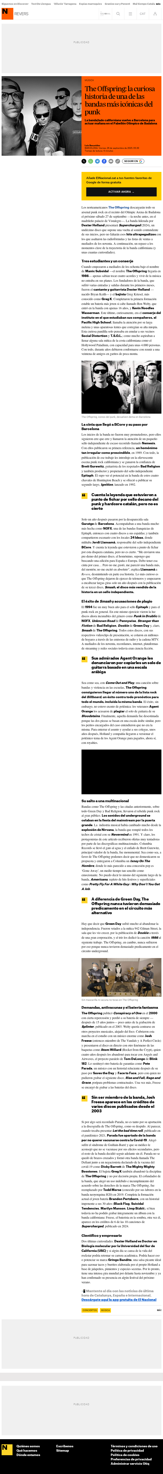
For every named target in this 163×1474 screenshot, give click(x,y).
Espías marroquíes (90, 4)
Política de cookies (125, 1455)
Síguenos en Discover (15, 4)
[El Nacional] (7, 1450)
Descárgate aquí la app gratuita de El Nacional (119, 1299)
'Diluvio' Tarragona (64, 4)
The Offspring (118, 207)
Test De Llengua (41, 4)
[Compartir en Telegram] (97, 161)
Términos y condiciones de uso (134, 1446)
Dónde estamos (28, 1455)
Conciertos (90, 1310)
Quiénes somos (28, 1446)
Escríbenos (64, 1446)
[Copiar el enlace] (117, 161)
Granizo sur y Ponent (117, 4)
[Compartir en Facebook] (104, 161)
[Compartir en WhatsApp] (90, 161)
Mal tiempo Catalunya (146, 4)
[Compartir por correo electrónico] (111, 161)
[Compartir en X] (84, 161)
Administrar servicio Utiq (130, 1463)
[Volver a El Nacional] (105, 14)
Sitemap (62, 1450)
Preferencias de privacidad (131, 1459)
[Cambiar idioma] (143, 14)
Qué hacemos (26, 1450)
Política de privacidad (127, 1450)
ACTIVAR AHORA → (121, 191)
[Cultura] (7, 14)
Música (105, 1310)
